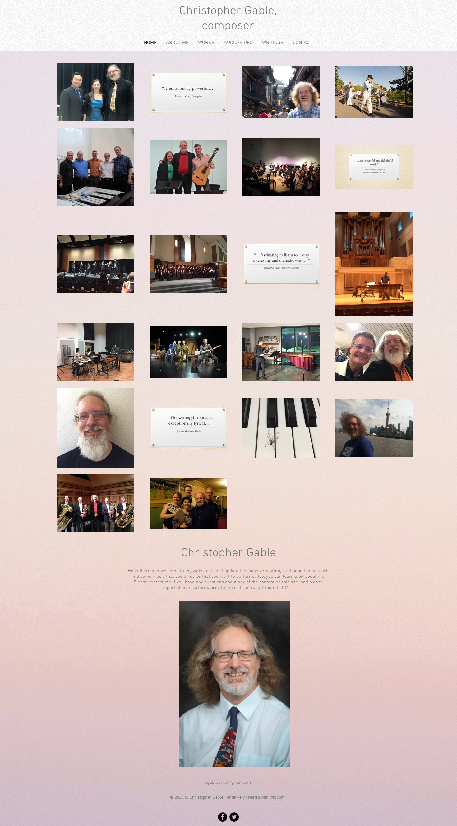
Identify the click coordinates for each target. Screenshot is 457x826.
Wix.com (277, 797)
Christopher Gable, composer (228, 19)
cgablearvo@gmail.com (228, 782)
